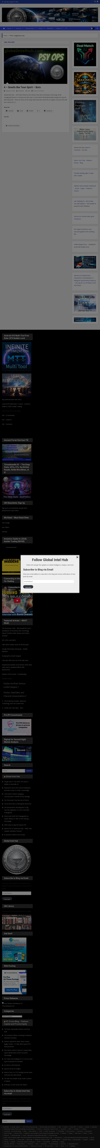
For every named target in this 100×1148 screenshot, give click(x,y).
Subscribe (28, 587)
